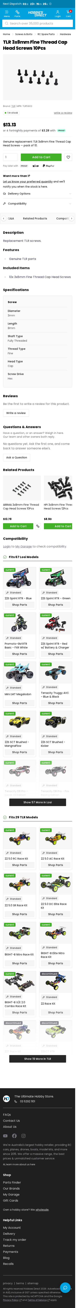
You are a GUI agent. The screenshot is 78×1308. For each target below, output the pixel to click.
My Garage (23, 546)
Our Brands (11, 1188)
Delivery (9, 1234)
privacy (8, 1283)
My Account (12, 1228)
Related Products (35, 218)
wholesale (42, 1210)
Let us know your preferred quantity (28, 181)
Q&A (11, 218)
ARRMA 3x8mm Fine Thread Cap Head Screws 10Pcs (21, 506)
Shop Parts (19, 605)
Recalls (8, 1264)
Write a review (16, 413)
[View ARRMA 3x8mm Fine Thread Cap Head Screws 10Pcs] (22, 488)
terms (20, 1283)
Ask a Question (16, 457)
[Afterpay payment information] (24, 165)
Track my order (14, 1240)
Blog (6, 1258)
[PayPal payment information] (48, 165)
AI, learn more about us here (19, 1164)
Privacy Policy (11, 1300)
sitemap (32, 1283)
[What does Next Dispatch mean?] (50, 3)
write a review (63, 112)
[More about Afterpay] (61, 130)
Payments (10, 1252)
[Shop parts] (38, 526)
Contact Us (11, 1121)
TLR (13, 106)
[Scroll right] (69, 218)
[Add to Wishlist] (68, 157)
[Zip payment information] (35, 166)
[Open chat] (65, 1287)
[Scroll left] (5, 218)
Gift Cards (10, 1200)
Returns (9, 1246)
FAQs (7, 1115)
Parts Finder (12, 1182)
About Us (9, 1127)
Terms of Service (37, 1300)
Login (7, 546)
